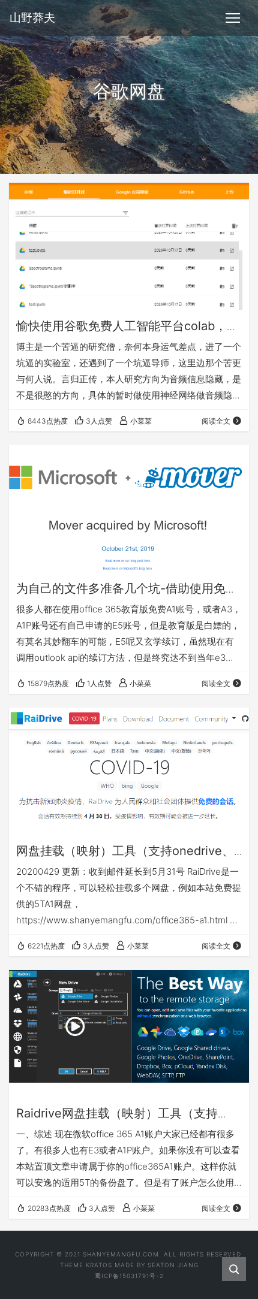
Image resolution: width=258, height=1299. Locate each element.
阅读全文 (216, 420)
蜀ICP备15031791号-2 (129, 1275)
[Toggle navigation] (232, 18)
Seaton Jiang (173, 1264)
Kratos (99, 1264)
